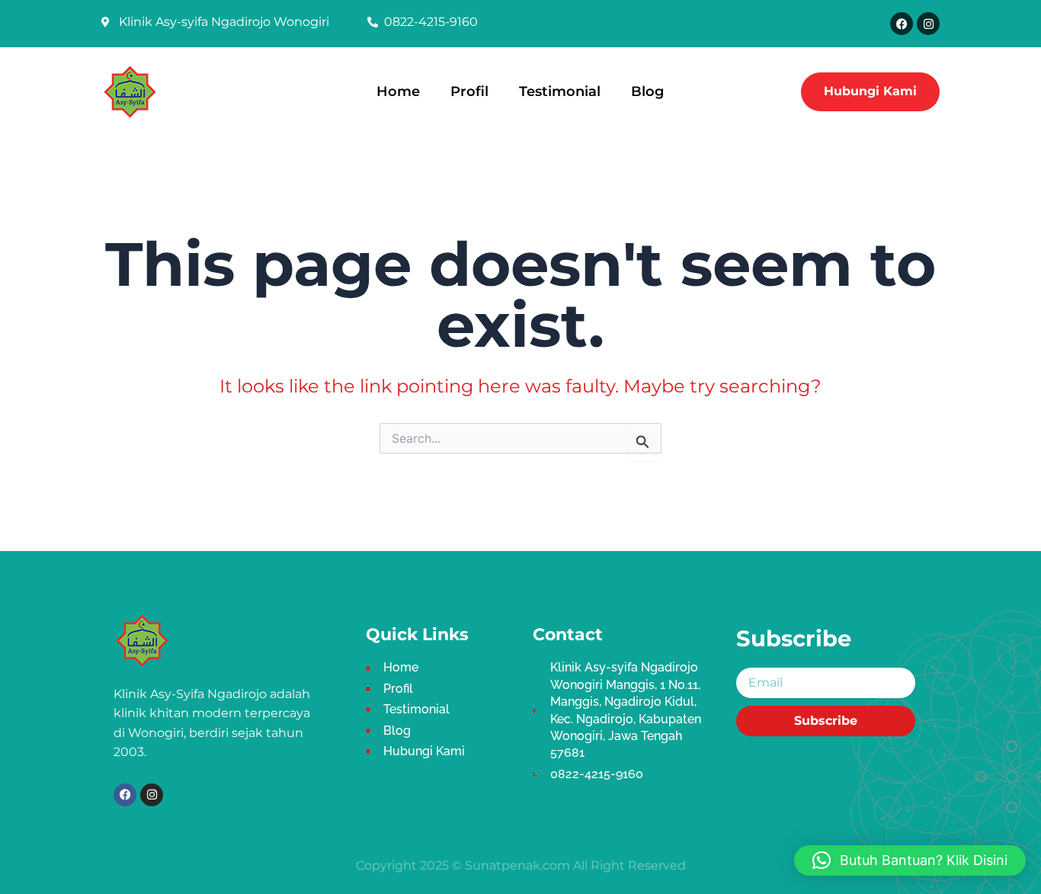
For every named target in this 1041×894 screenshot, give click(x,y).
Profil (469, 91)
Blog (647, 91)
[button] (910, 860)
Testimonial (560, 91)
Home (398, 91)
